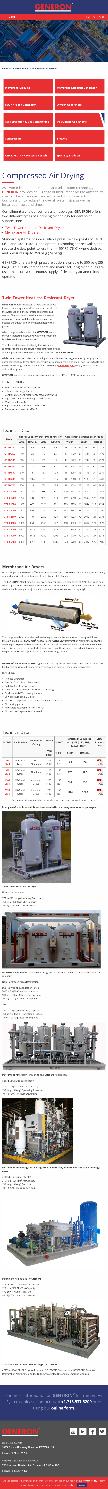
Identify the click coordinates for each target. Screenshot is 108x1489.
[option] (54, 41)
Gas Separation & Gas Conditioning (27, 121)
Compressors (13, 138)
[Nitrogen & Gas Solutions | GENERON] (54, 6)
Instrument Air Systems (72, 121)
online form (62, 1408)
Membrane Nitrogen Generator (77, 87)
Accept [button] (82, 1485)
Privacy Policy (90, 1480)
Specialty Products (68, 155)
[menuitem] (28, 86)
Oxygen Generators (69, 104)
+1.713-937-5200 (94, 17)
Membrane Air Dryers (21, 232)
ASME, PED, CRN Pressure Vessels (26, 155)
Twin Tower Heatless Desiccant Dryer (38, 297)
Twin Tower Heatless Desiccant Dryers (35, 227)
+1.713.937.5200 (18, 1453)
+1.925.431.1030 (18, 1470)
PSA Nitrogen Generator (20, 104)
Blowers (62, 138)
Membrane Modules (17, 87)
